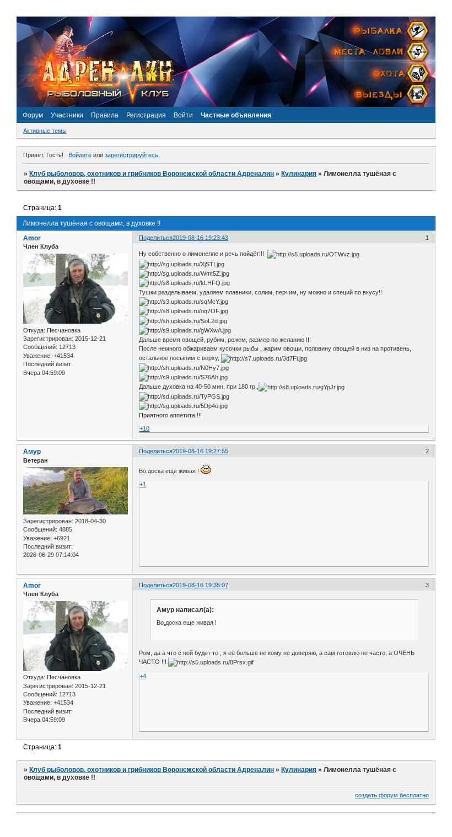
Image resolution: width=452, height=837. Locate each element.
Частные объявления (236, 115)
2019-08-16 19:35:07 (200, 585)
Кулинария (298, 174)
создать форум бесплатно (392, 795)
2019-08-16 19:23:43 (200, 237)
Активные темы (45, 130)
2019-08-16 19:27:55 (200, 451)
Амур (32, 451)
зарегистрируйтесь (131, 155)
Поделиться (156, 237)
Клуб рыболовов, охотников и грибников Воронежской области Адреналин (151, 174)
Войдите (80, 155)
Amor (32, 238)
